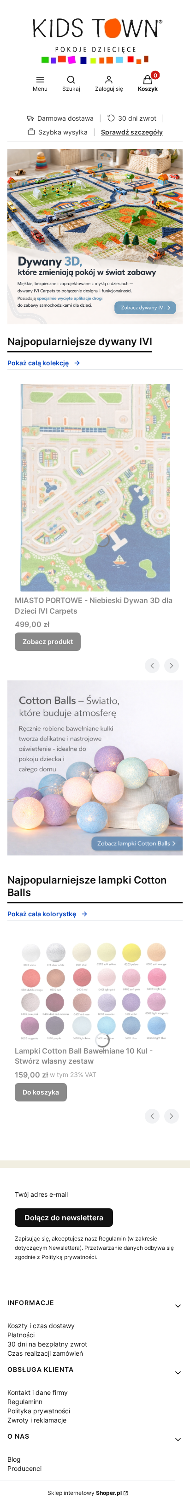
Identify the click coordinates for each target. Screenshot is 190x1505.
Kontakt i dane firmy (37, 1392)
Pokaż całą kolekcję (38, 363)
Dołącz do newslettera (63, 1217)
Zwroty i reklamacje (36, 1420)
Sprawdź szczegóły (132, 132)
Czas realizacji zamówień (45, 1353)
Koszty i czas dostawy (41, 1325)
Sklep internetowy (85, 1492)
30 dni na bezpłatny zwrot (47, 1344)
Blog (14, 1459)
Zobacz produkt (48, 641)
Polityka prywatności (38, 1411)
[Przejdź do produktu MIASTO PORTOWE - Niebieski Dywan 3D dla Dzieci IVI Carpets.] (95, 487)
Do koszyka (41, 1092)
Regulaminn (24, 1401)
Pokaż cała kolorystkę (41, 914)
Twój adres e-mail (41, 1194)
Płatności (21, 1335)
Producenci (24, 1468)
